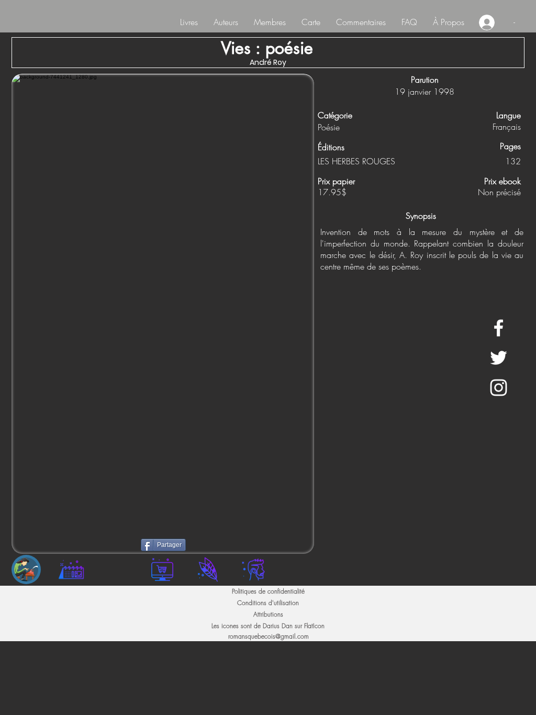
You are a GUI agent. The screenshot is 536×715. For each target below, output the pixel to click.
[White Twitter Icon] (498, 358)
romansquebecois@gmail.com (268, 636)
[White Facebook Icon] (498, 328)
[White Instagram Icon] (498, 387)
